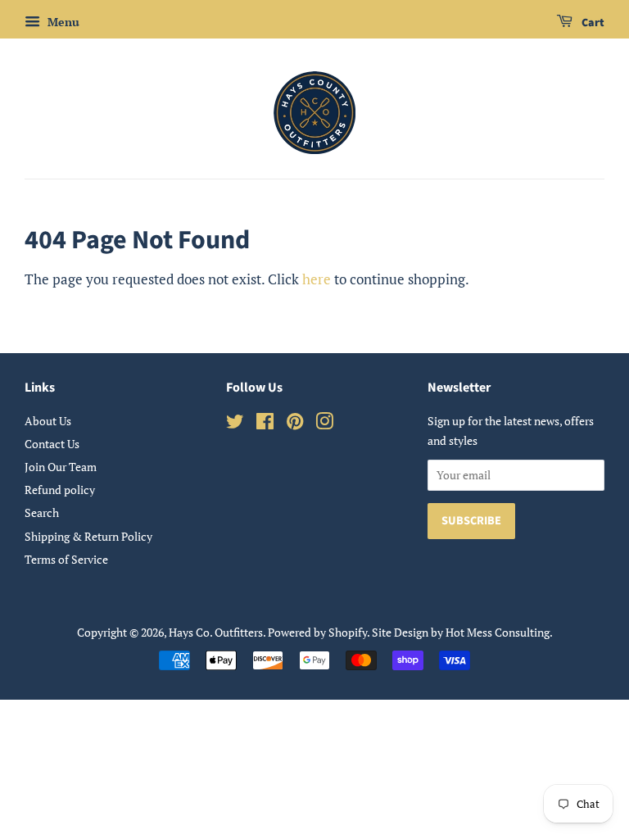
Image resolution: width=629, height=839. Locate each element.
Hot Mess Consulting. (499, 632)
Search (42, 512)
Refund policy (60, 489)
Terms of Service (66, 559)
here (316, 279)
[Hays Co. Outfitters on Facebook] (265, 424)
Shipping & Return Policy (88, 536)
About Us (48, 421)
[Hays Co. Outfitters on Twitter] (235, 424)
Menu (61, 21)
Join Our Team (61, 466)
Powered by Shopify (317, 632)
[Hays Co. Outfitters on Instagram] (324, 424)
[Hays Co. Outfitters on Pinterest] (295, 424)
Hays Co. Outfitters (216, 632)
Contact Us (52, 443)
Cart (591, 23)
